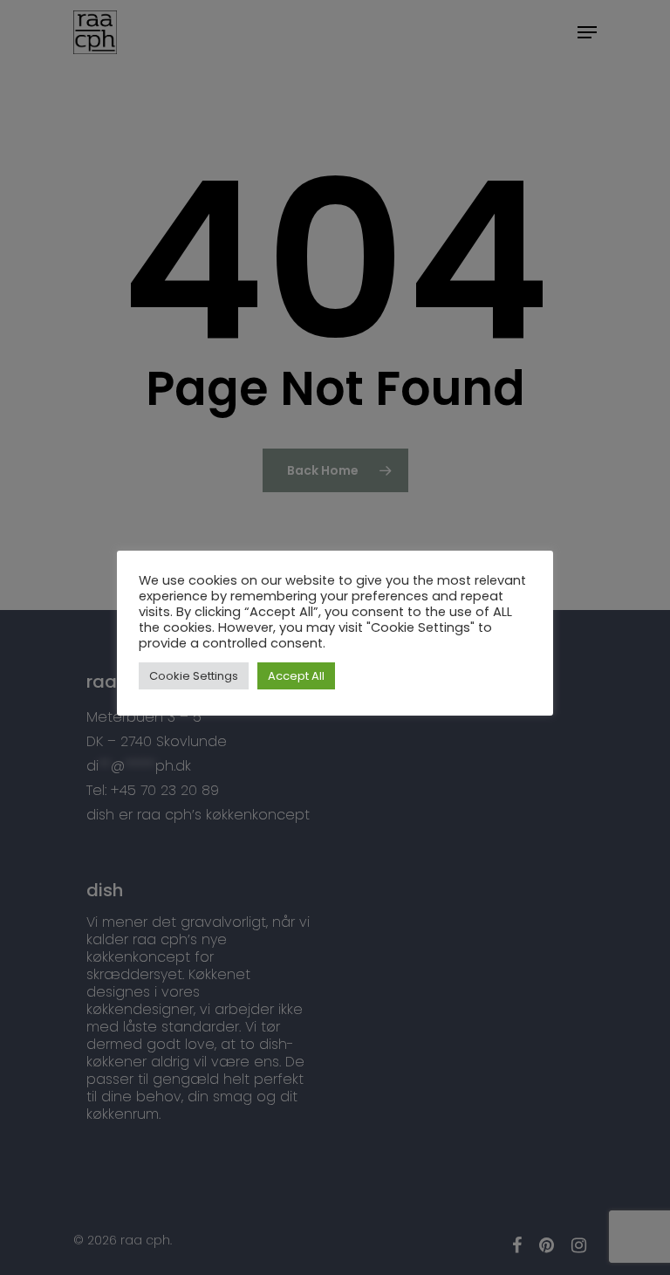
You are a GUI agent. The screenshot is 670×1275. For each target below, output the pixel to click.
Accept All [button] (296, 676)
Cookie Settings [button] (193, 676)
